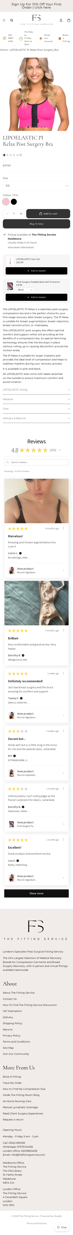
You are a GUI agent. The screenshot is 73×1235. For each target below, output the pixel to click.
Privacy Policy (11, 1035)
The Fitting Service (29, 1216)
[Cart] (69, 20)
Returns (8, 1029)
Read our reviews (46, 38)
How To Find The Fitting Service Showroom (30, 1005)
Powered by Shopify (51, 1216)
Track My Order (12, 1082)
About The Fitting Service (19, 992)
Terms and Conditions (16, 1041)
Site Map (8, 1047)
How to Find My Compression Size (24, 1089)
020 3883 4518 (8, 38)
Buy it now (36, 223)
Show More (50, 749)
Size (5, 178)
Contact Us (10, 999)
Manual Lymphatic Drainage (20, 1107)
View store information (21, 247)
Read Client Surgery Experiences (23, 1113)
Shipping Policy (12, 1023)
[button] (36, 389)
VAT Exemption (12, 1011)
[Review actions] (63, 528)
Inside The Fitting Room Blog (21, 1095)
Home (4, 49)
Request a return (13, 1119)
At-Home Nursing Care (17, 1101)
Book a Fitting (64, 38)
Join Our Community (16, 1053)
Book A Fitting (12, 1076)
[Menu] (4, 20)
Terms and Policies (36, 1223)
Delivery (8, 1017)
